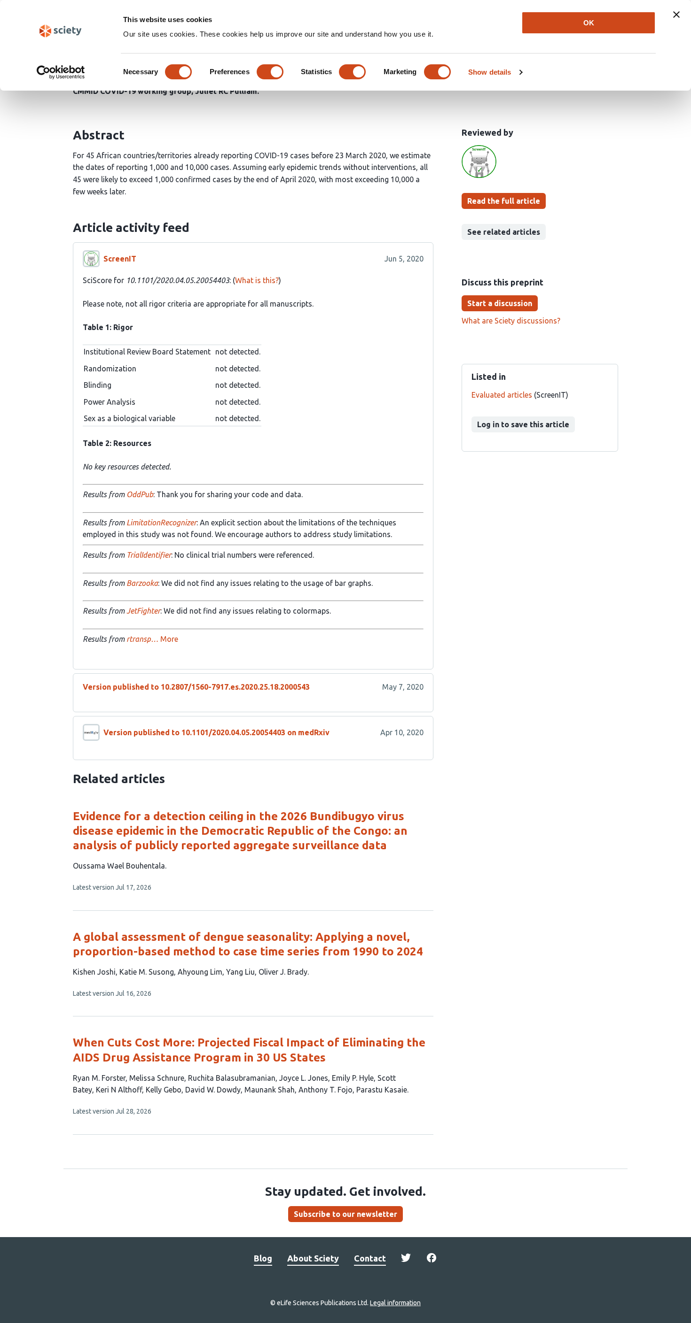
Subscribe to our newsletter (345, 1214)
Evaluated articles (501, 395)
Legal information (395, 1303)
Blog (263, 1258)
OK (588, 23)
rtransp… (142, 639)
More (169, 639)
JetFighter (143, 611)
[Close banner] (676, 14)
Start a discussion (499, 303)
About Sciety (313, 1258)
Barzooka (142, 583)
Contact (370, 1258)
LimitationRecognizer (161, 522)
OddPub (139, 494)
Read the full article (503, 201)
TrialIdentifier (148, 555)
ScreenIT (119, 258)
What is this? (257, 280)
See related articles (503, 232)
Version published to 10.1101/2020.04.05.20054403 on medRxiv (216, 732)
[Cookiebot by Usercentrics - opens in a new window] (61, 72)
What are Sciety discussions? (511, 320)
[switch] (270, 71)
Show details (489, 72)
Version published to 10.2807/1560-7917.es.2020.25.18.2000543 (196, 687)
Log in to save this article (523, 424)
